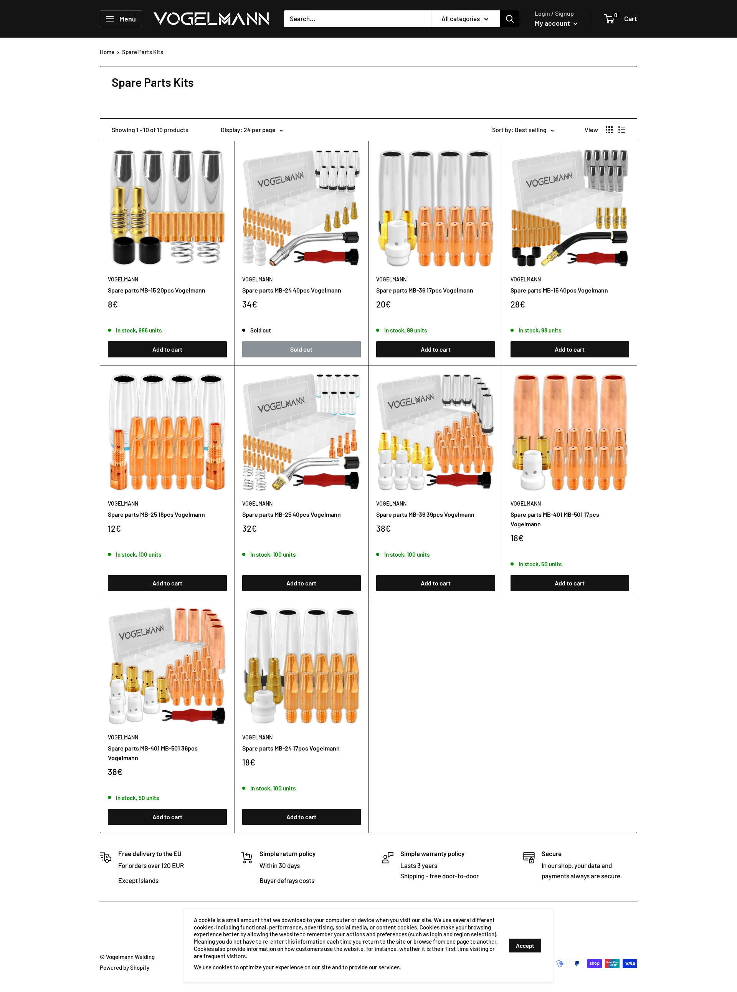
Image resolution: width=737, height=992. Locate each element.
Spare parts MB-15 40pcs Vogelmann (559, 290)
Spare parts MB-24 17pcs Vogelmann (291, 748)
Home (107, 51)
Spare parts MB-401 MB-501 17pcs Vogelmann (555, 519)
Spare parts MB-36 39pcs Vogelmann (425, 514)
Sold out (301, 349)
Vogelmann (123, 279)
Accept (525, 945)
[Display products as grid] (609, 129)
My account (553, 23)
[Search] (509, 18)
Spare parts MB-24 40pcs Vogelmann (291, 290)
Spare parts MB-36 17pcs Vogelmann (424, 290)
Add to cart (167, 349)
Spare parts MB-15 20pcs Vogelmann (156, 290)
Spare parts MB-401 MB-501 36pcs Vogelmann (153, 752)
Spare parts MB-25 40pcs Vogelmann (291, 514)
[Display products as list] (621, 129)
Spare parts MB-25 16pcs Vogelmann (156, 514)
